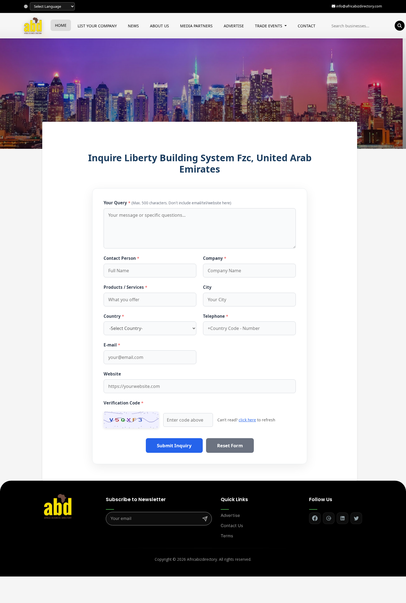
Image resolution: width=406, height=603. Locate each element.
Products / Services (125, 287)
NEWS (133, 25)
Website (112, 374)
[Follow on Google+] (328, 518)
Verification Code (123, 403)
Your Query (167, 202)
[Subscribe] (205, 519)
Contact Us (232, 525)
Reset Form (230, 445)
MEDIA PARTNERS (196, 25)
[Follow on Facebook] (315, 518)
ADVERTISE (234, 25)
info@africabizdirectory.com (359, 6)
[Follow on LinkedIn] (342, 518)
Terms (227, 535)
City (207, 287)
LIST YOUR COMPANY (97, 25)
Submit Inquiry (174, 445)
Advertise (230, 515)
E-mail (112, 345)
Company (214, 258)
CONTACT (306, 25)
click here (247, 419)
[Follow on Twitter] (356, 518)
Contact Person (121, 258)
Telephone (215, 316)
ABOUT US (159, 25)
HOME (61, 25)
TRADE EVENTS (269, 25)
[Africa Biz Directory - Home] (58, 506)
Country (114, 316)
